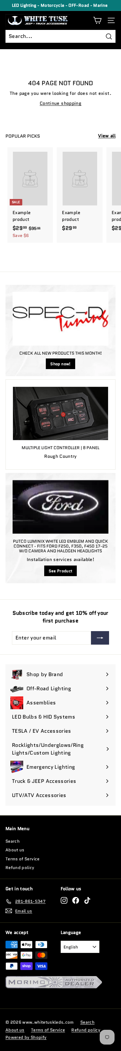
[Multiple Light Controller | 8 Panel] (60, 413)
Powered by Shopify (25, 1037)
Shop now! (60, 364)
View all (107, 135)
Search (12, 841)
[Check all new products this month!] (60, 319)
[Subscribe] (100, 638)
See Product (61, 571)
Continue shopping (60, 103)
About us (15, 850)
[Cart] (97, 20)
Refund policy (20, 868)
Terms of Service (22, 859)
